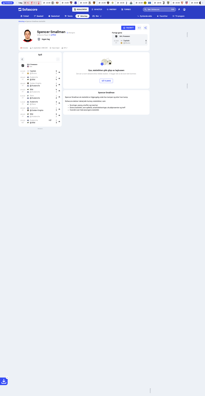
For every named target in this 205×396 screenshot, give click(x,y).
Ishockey (83, 16)
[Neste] (203, 3)
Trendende (8, 3)
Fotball (26, 16)
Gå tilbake (106, 81)
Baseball (40, 16)
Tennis (70, 16)
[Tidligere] (17, 3)
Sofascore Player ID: (46, 35)
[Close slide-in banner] (7, 377)
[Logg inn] (184, 9)
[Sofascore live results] (28, 9)
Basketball (55, 16)
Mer (95, 16)
